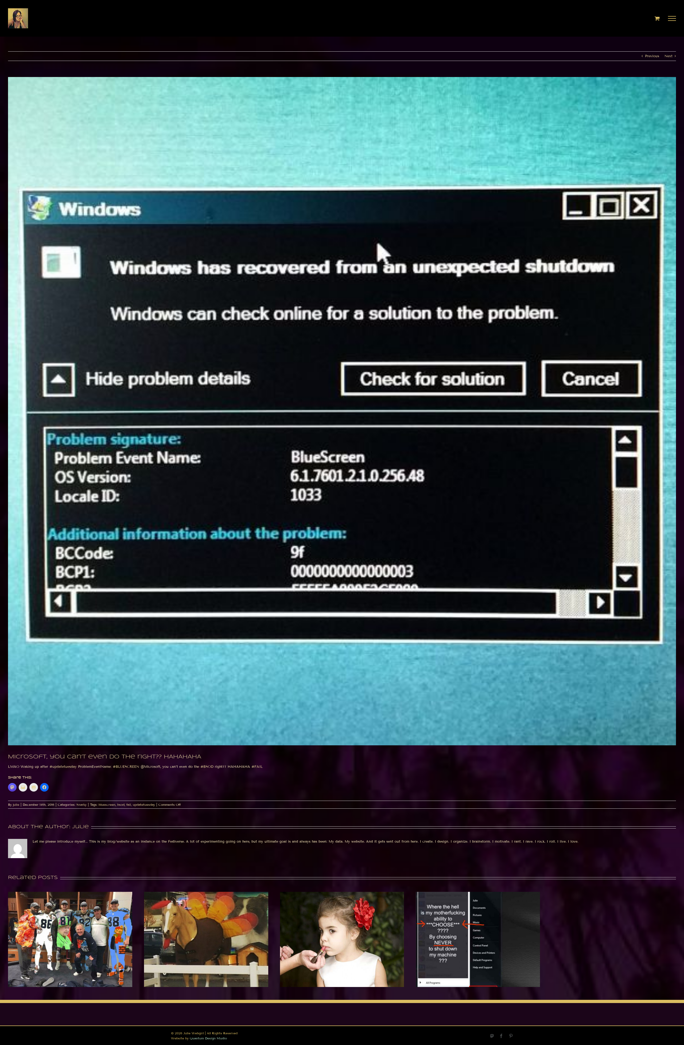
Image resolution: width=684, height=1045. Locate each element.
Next (668, 56)
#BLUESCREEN (126, 767)
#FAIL (257, 767)
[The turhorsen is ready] (206, 894)
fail (128, 805)
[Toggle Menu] (672, 18)
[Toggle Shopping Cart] (657, 18)
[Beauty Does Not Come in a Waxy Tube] (342, 894)
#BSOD (206, 767)
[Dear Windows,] (478, 894)
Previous (652, 56)
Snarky (81, 805)
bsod (121, 805)
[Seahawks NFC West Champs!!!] (70, 894)
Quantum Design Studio (208, 1038)
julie (16, 805)
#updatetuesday (63, 767)
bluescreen (107, 805)
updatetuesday (144, 805)
